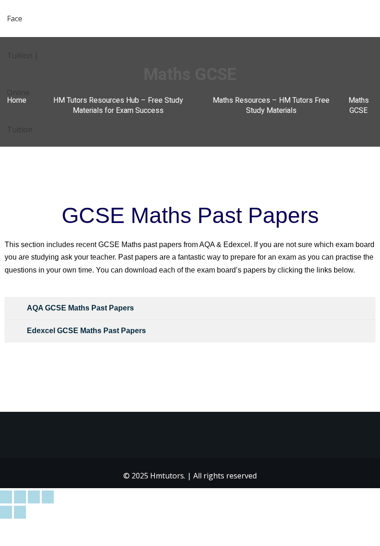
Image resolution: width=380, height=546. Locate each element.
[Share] (34, 496)
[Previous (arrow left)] (6, 512)
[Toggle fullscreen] (20, 496)
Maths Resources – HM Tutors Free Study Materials (271, 105)
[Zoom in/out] (6, 496)
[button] (369, 19)
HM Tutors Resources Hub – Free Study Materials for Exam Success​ (118, 105)
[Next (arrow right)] (20, 512)
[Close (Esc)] (48, 496)
